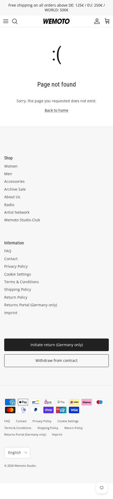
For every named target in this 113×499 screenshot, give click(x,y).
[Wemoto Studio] (56, 21)
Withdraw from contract (56, 360)
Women (11, 166)
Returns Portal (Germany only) (30, 304)
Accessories (14, 181)
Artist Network (16, 212)
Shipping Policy (17, 289)
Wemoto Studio (25, 466)
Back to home (56, 110)
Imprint (10, 312)
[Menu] (6, 21)
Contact (11, 258)
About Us (12, 196)
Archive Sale (15, 189)
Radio (9, 204)
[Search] (17, 21)
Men (8, 173)
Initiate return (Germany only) (56, 344)
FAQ (7, 250)
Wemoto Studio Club (22, 219)
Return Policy (15, 297)
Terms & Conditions (21, 281)
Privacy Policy (16, 266)
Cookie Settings (17, 274)
